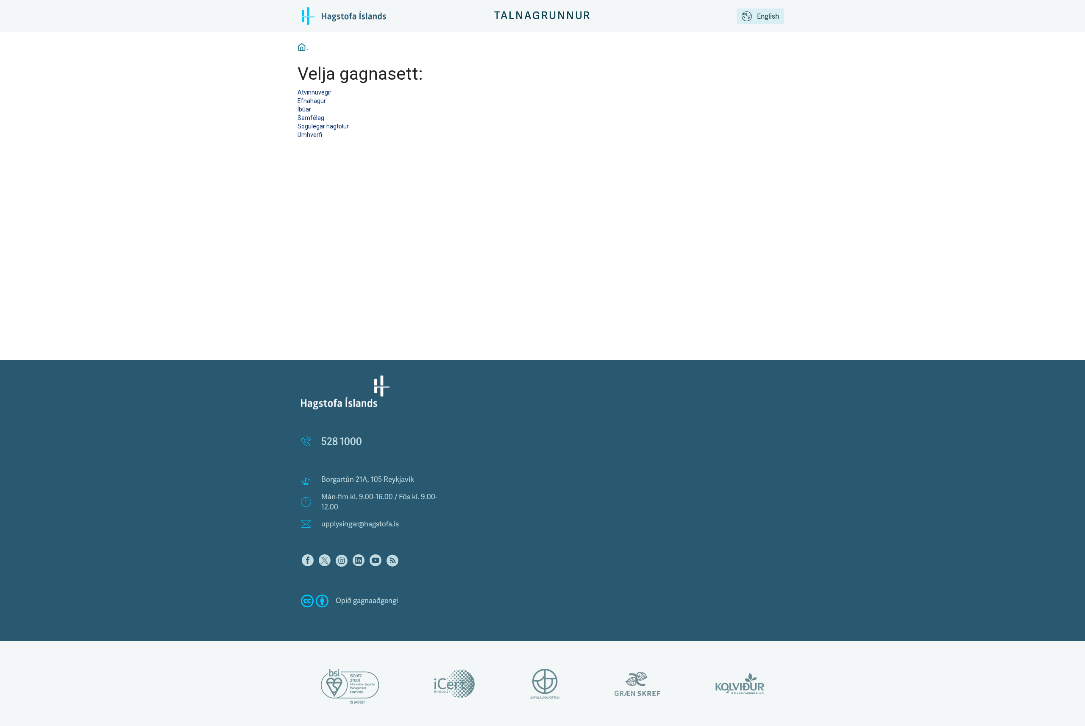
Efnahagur (312, 100)
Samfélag (311, 117)
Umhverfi (310, 134)
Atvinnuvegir (314, 92)
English (768, 16)
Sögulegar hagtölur (323, 126)
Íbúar (304, 109)
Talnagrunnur (542, 16)
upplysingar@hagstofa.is (360, 524)
